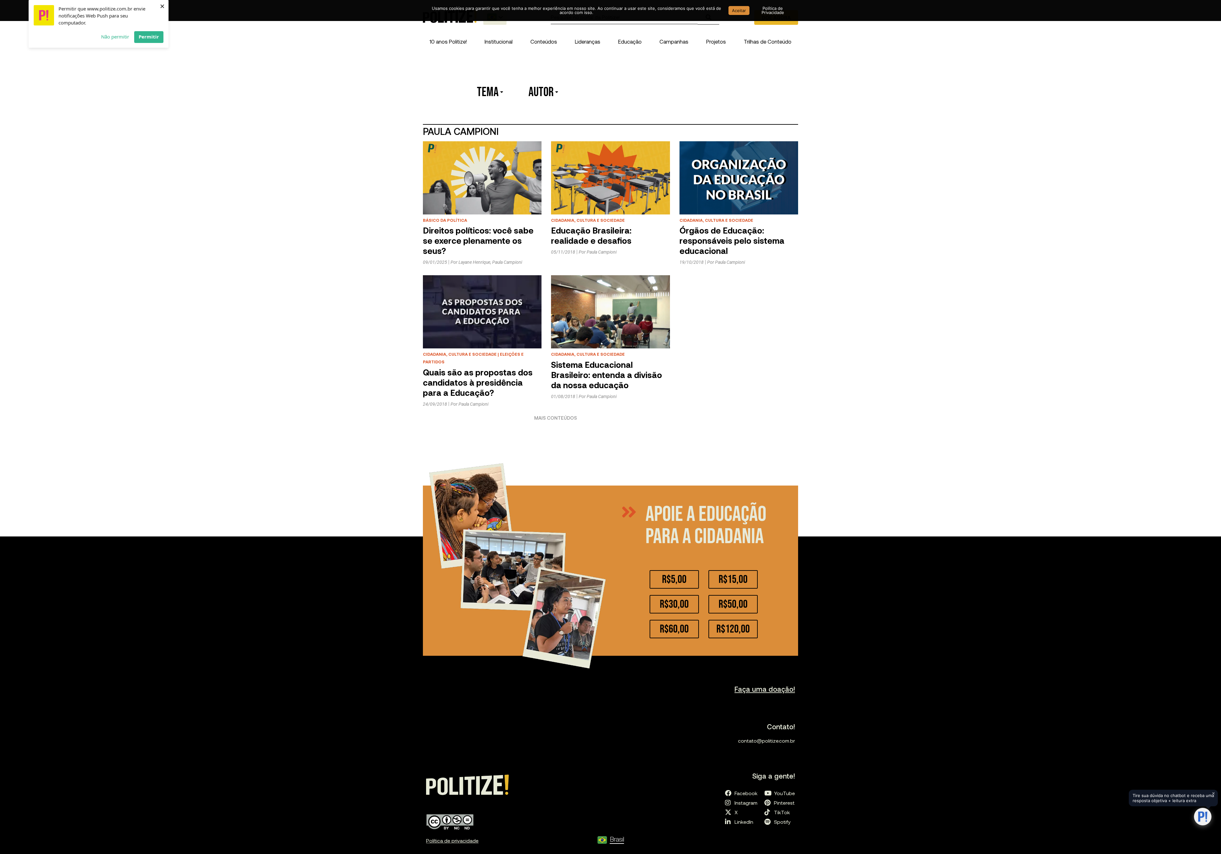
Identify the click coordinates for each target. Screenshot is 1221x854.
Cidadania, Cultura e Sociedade (588, 220)
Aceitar (739, 10)
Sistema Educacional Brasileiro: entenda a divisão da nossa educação (606, 375)
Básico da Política (445, 220)
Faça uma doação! (765, 689)
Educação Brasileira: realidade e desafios (591, 235)
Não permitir (115, 36)
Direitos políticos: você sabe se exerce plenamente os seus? (478, 240)
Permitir (149, 36)
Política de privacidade (452, 840)
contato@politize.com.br (766, 741)
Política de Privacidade (773, 10)
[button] (498, 41)
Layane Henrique (474, 262)
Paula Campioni (507, 262)
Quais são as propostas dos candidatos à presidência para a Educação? (478, 382)
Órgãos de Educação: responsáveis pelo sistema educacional (731, 240)
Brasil (617, 839)
